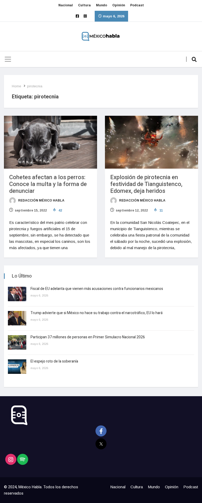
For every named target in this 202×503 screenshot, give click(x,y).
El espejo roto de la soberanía (55, 361)
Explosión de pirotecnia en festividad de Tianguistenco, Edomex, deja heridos (146, 184)
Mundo (101, 5)
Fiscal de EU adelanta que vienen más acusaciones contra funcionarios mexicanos (97, 288)
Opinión (118, 5)
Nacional (65, 5)
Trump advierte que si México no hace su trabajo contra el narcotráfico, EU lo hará (97, 313)
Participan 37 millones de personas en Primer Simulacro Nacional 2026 (88, 337)
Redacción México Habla (40, 200)
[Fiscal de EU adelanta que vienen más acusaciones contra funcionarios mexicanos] (17, 294)
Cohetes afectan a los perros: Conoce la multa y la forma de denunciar (48, 184)
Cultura (84, 5)
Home (16, 86)
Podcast (137, 5)
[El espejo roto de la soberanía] (17, 366)
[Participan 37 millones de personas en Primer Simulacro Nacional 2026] (17, 342)
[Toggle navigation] (8, 59)
